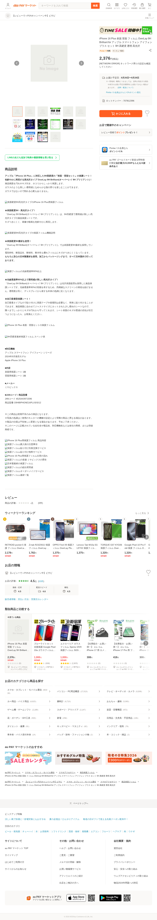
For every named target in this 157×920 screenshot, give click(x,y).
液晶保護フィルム (87, 772)
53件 (41, 581)
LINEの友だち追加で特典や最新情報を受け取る (30, 157)
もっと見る (140, 513)
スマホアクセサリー (67, 772)
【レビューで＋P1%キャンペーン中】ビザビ (43, 782)
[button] (150, 50)
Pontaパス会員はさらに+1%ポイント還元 (123, 92)
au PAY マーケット (13, 772)
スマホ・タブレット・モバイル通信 (39, 772)
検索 (95, 5)
